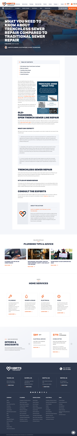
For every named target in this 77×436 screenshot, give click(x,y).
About (8, 400)
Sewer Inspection (36, 411)
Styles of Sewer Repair (25, 72)
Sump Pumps (35, 409)
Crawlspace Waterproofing (24, 417)
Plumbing (17, 8)
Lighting (47, 407)
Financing (31, 4)
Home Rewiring (48, 411)
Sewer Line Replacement (37, 407)
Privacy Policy (9, 426)
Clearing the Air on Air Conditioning (12, 262)
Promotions (47, 8)
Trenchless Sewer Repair (25, 70)
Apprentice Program (10, 419)
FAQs (8, 415)
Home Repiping (22, 407)
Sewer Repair (35, 400)
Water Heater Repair (23, 402)
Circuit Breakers (49, 404)
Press (8, 423)
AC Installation (61, 406)
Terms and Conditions (11, 428)
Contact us (45, 196)
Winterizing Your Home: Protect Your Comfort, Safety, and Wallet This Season (38, 263)
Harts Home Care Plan (11, 404)
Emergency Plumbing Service (25, 400)
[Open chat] (73, 432)
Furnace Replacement (63, 402)
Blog (7, 413)
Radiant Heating (62, 409)
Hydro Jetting (35, 406)
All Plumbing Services (24, 421)
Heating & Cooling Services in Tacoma (64, 412)
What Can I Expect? (24, 68)
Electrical (34, 8)
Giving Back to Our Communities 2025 (61, 262)
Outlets (47, 406)
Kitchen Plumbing (23, 411)
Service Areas (24, 4)
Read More (7, 265)
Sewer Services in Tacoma (37, 419)
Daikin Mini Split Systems (11, 411)
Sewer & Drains (25, 8)
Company (55, 4)
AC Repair (61, 404)
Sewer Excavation (36, 413)
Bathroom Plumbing (23, 409)
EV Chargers (48, 409)
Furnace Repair (61, 400)
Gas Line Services (23, 413)
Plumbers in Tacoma (23, 419)
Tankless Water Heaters (24, 406)
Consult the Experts (24, 74)
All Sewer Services (36, 421)
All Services (18, 4)
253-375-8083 (67, 369)
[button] (36, 352)
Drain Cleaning (35, 404)
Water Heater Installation (24, 404)
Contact (62, 4)
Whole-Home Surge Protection (51, 413)
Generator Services (49, 415)
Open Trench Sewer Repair (37, 417)
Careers (50, 4)
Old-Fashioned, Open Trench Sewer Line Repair (30, 66)
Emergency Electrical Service (51, 400)
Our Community (10, 421)
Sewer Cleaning (35, 402)
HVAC (41, 8)
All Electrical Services (50, 419)
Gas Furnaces (61, 407)
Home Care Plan (38, 4)
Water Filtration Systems (24, 415)
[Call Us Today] (72, 4)
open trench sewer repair (25, 122)
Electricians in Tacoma (50, 417)
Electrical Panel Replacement (51, 402)
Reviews (45, 4)
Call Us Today (66, 368)
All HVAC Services (62, 414)
